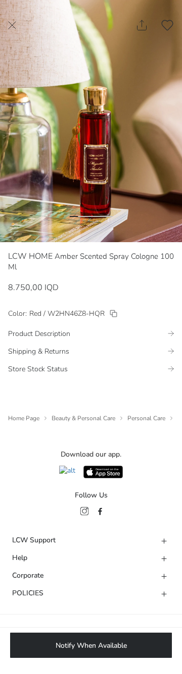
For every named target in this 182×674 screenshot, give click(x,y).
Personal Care (146, 418)
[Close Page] (12, 25)
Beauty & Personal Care (83, 418)
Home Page (23, 418)
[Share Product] (142, 25)
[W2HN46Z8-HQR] (113, 313)
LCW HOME (30, 256)
